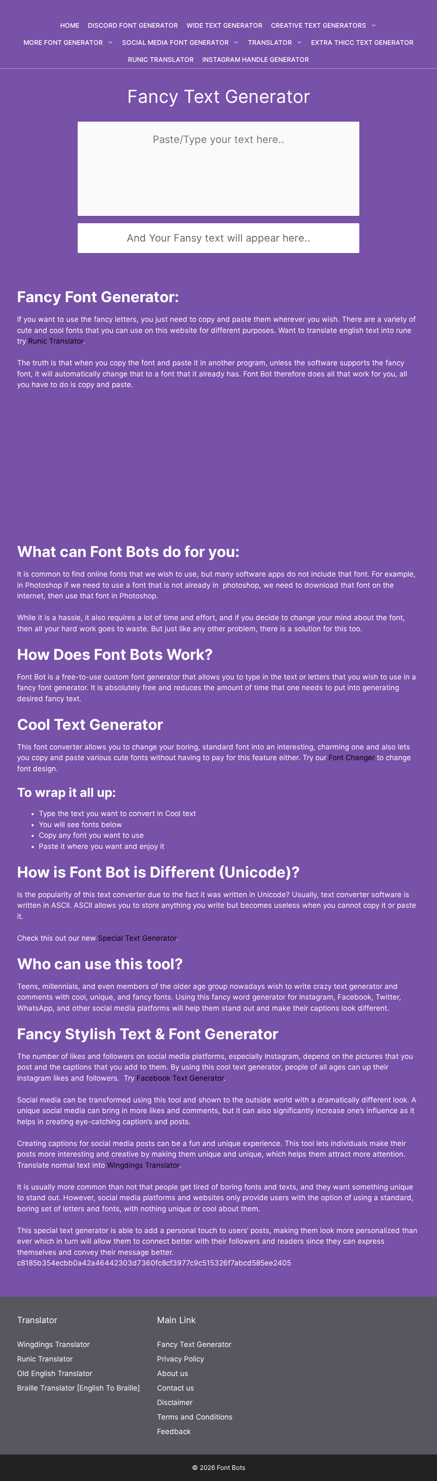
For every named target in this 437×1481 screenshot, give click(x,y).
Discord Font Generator (133, 25)
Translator (270, 42)
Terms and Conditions (195, 1417)
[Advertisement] (218, 461)
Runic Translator (161, 59)
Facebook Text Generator (180, 1078)
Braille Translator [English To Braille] (78, 1388)
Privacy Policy (180, 1359)
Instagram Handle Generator (255, 59)
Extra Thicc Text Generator (362, 42)
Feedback (174, 1431)
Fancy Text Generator (194, 1344)
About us (172, 1373)
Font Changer (352, 757)
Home (69, 25)
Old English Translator (54, 1373)
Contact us (175, 1388)
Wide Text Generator (224, 25)
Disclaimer (174, 1402)
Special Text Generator (137, 938)
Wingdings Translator (143, 1165)
